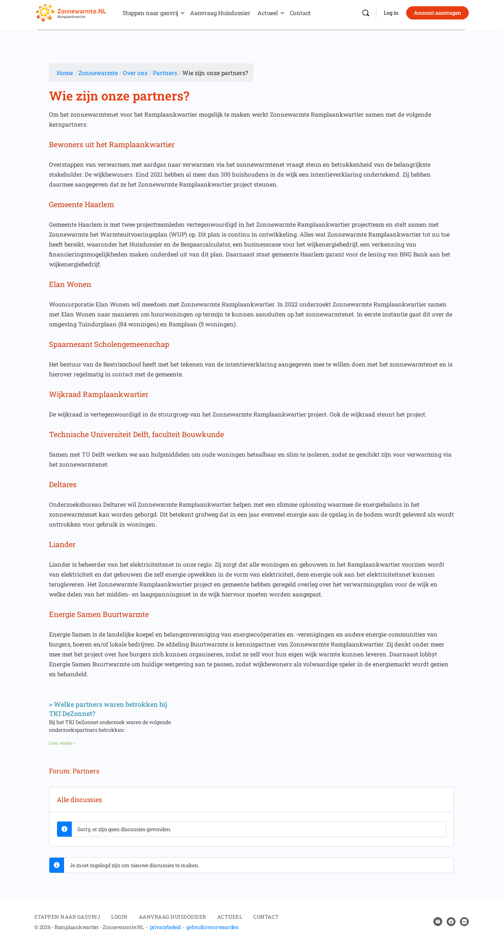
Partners (165, 73)
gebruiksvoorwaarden (212, 926)
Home (65, 73)
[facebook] (451, 921)
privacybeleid (165, 926)
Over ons (135, 73)
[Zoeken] (365, 12)
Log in (391, 12)
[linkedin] (464, 921)
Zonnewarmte (98, 73)
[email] (437, 921)
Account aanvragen (437, 12)
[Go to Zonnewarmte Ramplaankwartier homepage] (71, 12)
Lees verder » (62, 743)
